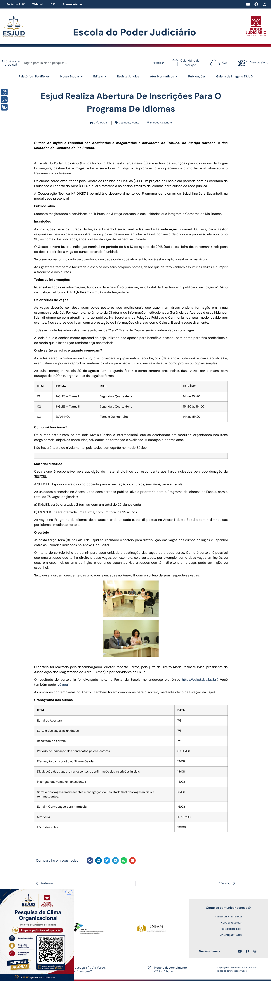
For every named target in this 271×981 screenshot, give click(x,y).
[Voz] (4, 99)
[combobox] (85, 63)
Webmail (37, 4)
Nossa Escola (69, 76)
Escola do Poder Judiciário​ (134, 32)
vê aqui (63, 684)
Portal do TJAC (15, 4)
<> (219, 61)
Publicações (197, 76)
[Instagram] (264, 4)
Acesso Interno (72, 4)
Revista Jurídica (128, 76)
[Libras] (4, 92)
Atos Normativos (162, 76)
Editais (98, 76)
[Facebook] (256, 4)
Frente (135, 122)
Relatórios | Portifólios (34, 76)
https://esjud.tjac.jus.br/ (199, 679)
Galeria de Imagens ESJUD (234, 76)
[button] (90, 860)
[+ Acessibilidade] (4, 107)
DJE (53, 4)
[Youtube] (248, 4)
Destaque (124, 122)
